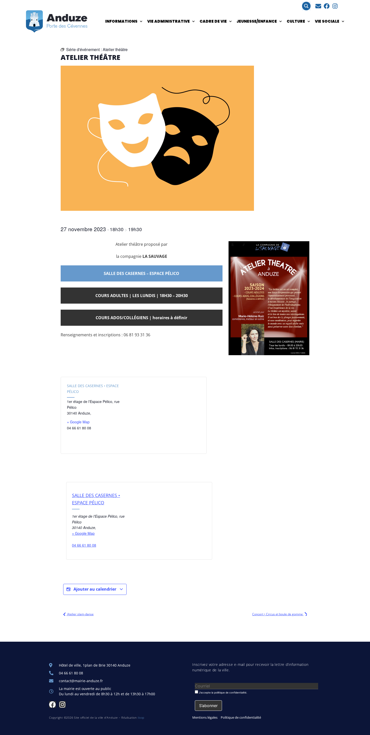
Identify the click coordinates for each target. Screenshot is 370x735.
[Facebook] (326, 6)
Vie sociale (327, 21)
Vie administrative (168, 21)
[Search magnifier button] (306, 6)
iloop (141, 717)
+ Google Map (78, 421)
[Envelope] (318, 6)
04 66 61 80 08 (84, 545)
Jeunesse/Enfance (257, 21)
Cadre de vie (213, 21)
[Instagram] (335, 6)
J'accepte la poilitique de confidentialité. (222, 692)
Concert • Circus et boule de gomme (278, 614)
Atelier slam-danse (80, 614)
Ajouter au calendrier (94, 589)
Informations (121, 21)
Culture (296, 21)
